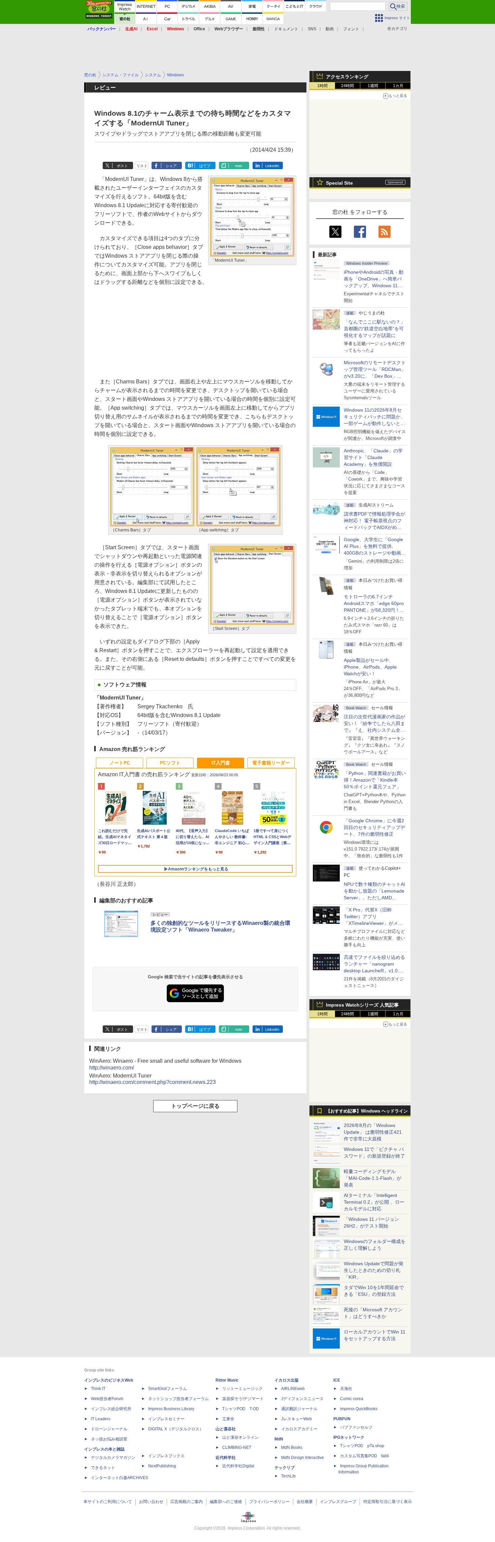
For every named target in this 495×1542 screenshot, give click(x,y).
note (238, 166)
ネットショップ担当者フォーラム (178, 1398)
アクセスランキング (347, 76)
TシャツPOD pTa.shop (362, 1445)
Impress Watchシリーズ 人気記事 (362, 1005)
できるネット (103, 1467)
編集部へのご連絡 (226, 1501)
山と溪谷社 (226, 1429)
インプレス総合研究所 (111, 1408)
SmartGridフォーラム (167, 1388)
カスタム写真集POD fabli (364, 1456)
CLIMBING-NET (236, 1447)
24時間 (347, 85)
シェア (171, 166)
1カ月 (398, 85)
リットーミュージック (242, 1388)
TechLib (288, 1476)
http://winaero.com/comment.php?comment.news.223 (152, 1082)
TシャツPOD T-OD (240, 1408)
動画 (330, 29)
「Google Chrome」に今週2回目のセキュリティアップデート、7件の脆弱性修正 (374, 827)
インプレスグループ (338, 1501)
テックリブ (284, 1467)
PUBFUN (342, 1419)
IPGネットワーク (348, 1437)
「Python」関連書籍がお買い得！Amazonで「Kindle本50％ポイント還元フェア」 (375, 779)
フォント (351, 29)
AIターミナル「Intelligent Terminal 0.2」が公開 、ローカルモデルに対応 (374, 1202)
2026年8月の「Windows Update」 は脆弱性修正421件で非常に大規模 (373, 1132)
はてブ (204, 166)
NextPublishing (162, 1466)
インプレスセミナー (166, 1419)
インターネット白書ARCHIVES (119, 1477)
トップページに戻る (195, 1106)
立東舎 (228, 1419)
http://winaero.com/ (111, 1067)
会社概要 (305, 1501)
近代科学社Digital (238, 1466)
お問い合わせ (151, 1501)
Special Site (339, 183)
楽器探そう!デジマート (243, 1398)
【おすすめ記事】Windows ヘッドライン (367, 1111)
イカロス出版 (286, 1380)
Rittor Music (227, 1380)
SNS (312, 29)
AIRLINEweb (293, 1388)
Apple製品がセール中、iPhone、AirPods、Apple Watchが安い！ (370, 666)
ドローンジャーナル (109, 1429)
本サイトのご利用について (108, 1501)
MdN (278, 1439)
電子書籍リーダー (271, 762)
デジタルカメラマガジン (113, 1457)
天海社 (346, 1388)
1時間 (322, 85)
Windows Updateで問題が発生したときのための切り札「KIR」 (373, 1270)
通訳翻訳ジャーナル (299, 1408)
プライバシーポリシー (269, 1501)
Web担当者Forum (107, 1398)
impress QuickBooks (358, 1408)
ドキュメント (286, 29)
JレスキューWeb (296, 1419)
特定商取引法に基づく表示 (387, 1501)
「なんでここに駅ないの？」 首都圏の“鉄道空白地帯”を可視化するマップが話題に (377, 328)
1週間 (373, 85)
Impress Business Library (171, 1408)
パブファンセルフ (356, 1427)
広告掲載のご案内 (186, 1501)
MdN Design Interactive (302, 1457)
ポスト (122, 166)
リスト (141, 166)
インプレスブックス (166, 1456)
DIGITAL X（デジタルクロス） (175, 1429)
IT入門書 (220, 762)
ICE (336, 1380)
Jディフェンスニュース (302, 1398)
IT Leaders (100, 1419)
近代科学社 (226, 1457)
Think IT (98, 1388)
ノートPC (119, 762)
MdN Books (291, 1447)
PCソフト (170, 762)
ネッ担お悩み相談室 (109, 1439)
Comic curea (351, 1398)
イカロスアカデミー (299, 1429)
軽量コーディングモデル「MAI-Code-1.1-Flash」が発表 (372, 1178)
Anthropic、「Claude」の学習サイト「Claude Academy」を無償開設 (373, 457)
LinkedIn (272, 166)
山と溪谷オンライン (240, 1437)
